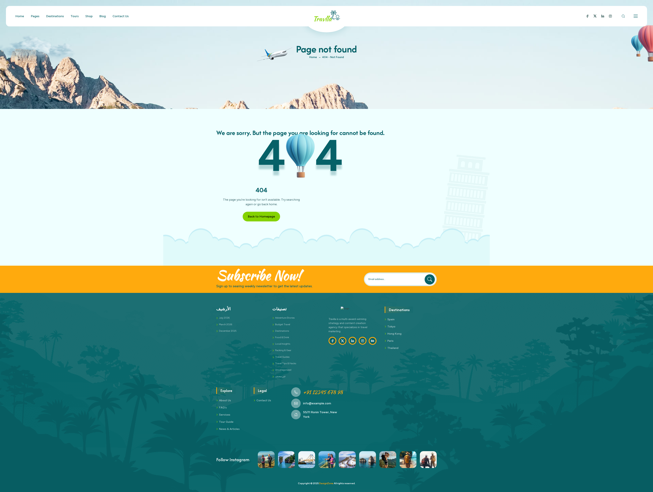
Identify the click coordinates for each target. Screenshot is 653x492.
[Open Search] (623, 16)
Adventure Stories (285, 317)
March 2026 (225, 324)
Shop (89, 16)
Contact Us (121, 16)
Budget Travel (282, 324)
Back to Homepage (261, 216)
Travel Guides (282, 357)
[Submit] (430, 279)
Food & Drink (282, 337)
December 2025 (228, 330)
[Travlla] (326, 16)
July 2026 (224, 317)
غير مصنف (280, 376)
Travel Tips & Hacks (285, 363)
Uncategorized (283, 369)
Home (313, 57)
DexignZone (326, 483)
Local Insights (282, 343)
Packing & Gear (283, 350)
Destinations (282, 330)
